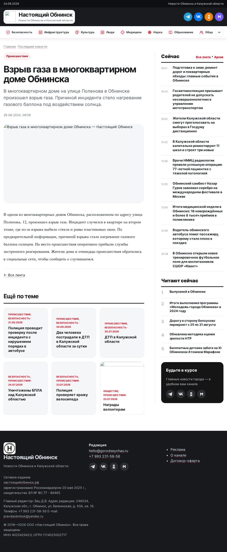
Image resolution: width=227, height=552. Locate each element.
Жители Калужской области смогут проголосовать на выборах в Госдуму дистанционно (196, 124)
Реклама (177, 449)
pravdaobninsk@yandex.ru (23, 516)
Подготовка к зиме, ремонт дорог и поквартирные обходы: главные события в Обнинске (195, 74)
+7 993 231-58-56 (104, 456)
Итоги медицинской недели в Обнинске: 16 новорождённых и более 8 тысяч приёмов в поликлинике (198, 213)
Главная (10, 46)
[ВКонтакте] (198, 17)
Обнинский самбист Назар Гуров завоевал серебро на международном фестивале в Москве (197, 189)
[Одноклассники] (209, 17)
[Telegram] (188, 17)
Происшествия (17, 56)
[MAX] (219, 17)
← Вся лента (14, 275)
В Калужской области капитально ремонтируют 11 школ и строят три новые (196, 146)
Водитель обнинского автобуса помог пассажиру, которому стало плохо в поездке (196, 236)
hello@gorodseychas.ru (108, 451)
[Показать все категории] (219, 32)
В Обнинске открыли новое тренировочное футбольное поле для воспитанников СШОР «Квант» (196, 259)
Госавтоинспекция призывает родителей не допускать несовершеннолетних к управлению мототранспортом (198, 99)
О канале (178, 455)
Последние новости (32, 46)
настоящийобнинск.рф (21, 482)
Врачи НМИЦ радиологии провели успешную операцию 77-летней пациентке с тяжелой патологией (197, 166)
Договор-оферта (185, 460)
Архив (218, 57)
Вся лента (203, 57)
